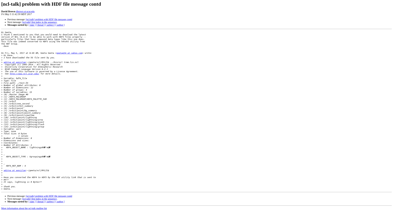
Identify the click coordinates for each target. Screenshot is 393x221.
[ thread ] (40, 25)
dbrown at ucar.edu (25, 11)
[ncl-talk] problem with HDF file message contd (49, 19)
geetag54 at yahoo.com (69, 53)
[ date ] (32, 25)
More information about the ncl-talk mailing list (24, 208)
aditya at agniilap (15, 62)
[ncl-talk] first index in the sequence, (39, 22)
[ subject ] (50, 25)
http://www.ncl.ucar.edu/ (24, 74)
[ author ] (60, 25)
